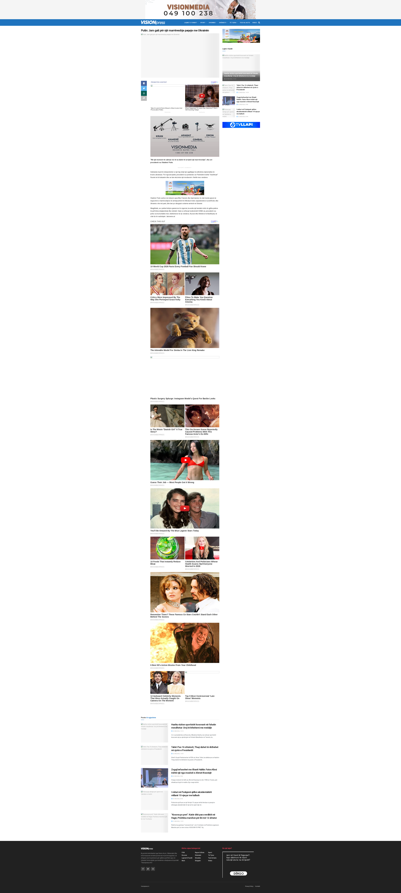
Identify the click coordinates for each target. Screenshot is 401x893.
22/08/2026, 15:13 (177, 731)
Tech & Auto (245, 23)
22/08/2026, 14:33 (177, 753)
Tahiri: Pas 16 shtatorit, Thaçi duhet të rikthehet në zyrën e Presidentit (247, 87)
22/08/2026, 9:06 (177, 776)
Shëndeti (222, 23)
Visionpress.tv (145, 886)
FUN (183, 852)
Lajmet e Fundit (190, 23)
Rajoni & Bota (199, 852)
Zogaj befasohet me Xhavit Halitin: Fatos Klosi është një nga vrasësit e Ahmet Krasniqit (248, 99)
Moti (183, 860)
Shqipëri (198, 860)
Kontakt (257, 886)
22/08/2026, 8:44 (177, 798)
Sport (202, 23)
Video (254, 23)
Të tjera (233, 23)
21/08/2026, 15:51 (177, 821)
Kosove (184, 855)
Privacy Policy (249, 886)
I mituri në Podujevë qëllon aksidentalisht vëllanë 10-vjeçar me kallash (248, 111)
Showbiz (212, 23)
